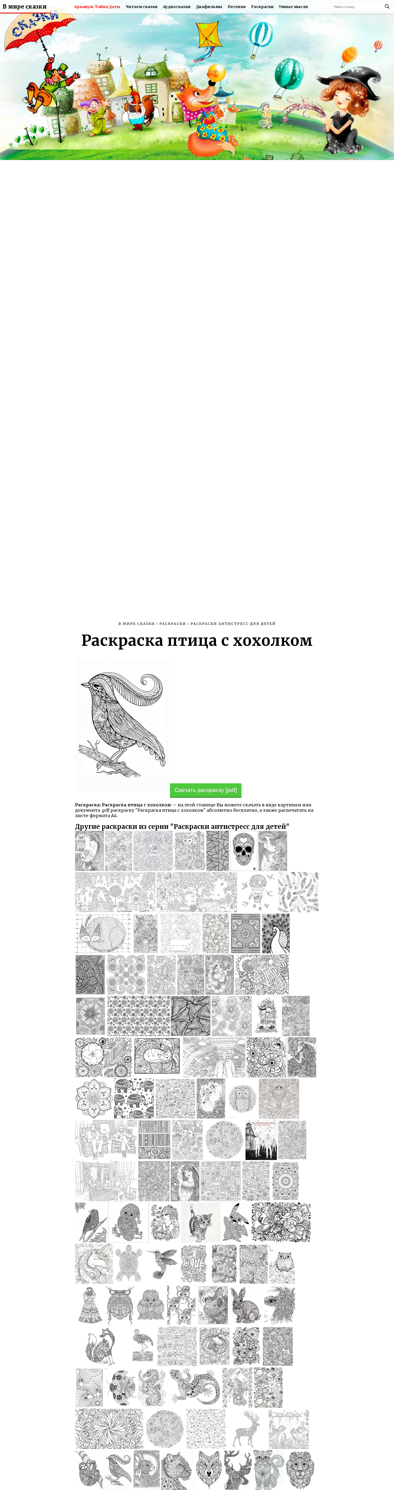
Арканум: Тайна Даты (97, 6)
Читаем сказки (142, 6)
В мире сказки (25, 6)
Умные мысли (293, 6)
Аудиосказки (177, 6)
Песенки (237, 6)
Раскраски (262, 6)
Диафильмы (209, 6)
